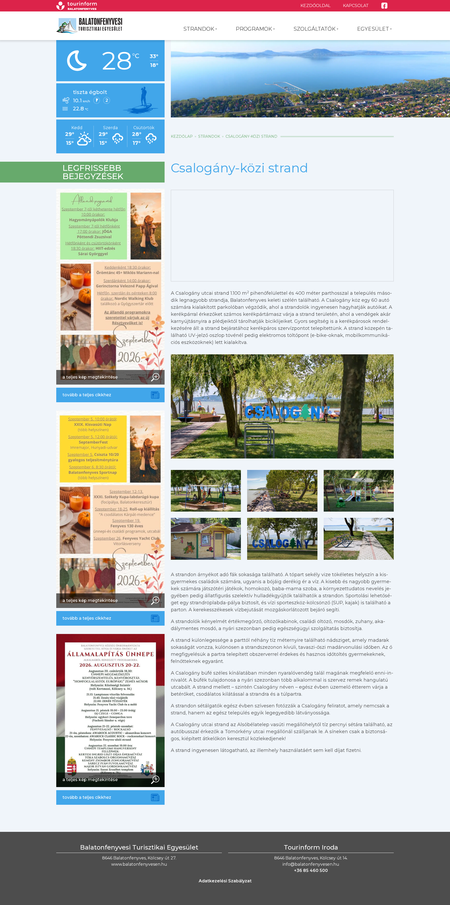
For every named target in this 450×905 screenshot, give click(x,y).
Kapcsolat (356, 5)
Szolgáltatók (314, 29)
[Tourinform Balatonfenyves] (76, 6)
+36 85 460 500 (311, 870)
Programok (254, 29)
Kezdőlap (182, 136)
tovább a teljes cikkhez (87, 394)
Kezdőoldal (315, 5)
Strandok (198, 29)
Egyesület (373, 29)
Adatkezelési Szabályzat (225, 880)
